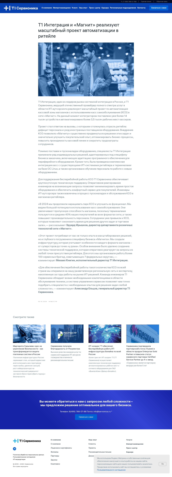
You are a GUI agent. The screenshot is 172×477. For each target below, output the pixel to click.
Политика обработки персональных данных (28, 455)
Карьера (129, 452)
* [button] (111, 411)
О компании (56, 444)
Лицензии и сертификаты (61, 448)
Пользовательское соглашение (24, 457)
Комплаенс (55, 464)
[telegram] (14, 448)
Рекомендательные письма (100, 452)
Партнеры (55, 456)
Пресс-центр (131, 448)
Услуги (129, 440)
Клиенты (92, 444)
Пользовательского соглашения (111, 470)
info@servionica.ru (102, 411)
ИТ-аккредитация (19, 459)
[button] (162, 1)
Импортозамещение (134, 444)
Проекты (92, 448)
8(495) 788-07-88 (77, 411)
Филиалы (54, 452)
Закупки (54, 460)
